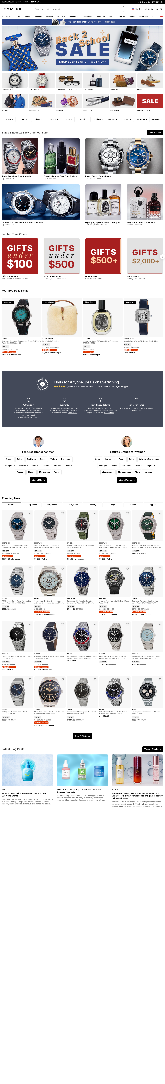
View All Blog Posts (152, 749)
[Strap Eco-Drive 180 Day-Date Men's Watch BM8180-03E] (95, 513)
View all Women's (127, 480)
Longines (97, 119)
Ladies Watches (35, 90)
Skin (3, 790)
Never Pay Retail (136, 405)
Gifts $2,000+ (134, 276)
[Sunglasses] (69, 80)
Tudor (67, 119)
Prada (137, 465)
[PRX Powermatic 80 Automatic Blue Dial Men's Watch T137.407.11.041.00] (30, 568)
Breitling (52, 119)
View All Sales (155, 132)
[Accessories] (42, 101)
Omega (8, 119)
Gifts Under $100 (10, 276)
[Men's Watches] (15, 80)
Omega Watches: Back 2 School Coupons (22, 222)
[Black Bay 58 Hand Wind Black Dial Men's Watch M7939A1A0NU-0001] (62, 679)
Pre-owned (143, 16)
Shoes (132, 16)
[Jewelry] (69, 101)
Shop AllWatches (82, 736)
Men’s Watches (8, 90)
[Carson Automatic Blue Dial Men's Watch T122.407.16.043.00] (62, 624)
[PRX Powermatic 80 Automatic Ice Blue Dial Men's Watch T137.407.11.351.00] (160, 624)
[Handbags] (123, 80)
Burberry (141, 119)
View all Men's (38, 480)
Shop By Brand (7, 16)
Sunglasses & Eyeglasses (66, 90)
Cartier (20, 472)
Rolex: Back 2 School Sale (98, 176)
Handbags (61, 16)
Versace (126, 465)
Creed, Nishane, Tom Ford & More (60, 176)
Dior (137, 472)
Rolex (23, 119)
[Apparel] (15, 101)
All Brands (156, 119)
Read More (72, 413)
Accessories (34, 110)
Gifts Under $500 (52, 276)
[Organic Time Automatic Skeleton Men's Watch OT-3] (127, 568)
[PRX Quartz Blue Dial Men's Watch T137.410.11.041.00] (30, 679)
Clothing (122, 16)
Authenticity (28, 405)
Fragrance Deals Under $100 (141, 222)
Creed (126, 119)
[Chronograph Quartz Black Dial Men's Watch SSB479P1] (160, 679)
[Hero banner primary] (82, 48)
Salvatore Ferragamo (148, 459)
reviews (89, 386)
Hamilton (22, 465)
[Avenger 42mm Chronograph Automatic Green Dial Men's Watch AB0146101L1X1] (160, 513)
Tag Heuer (65, 459)
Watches (38, 16)
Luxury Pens (88, 110)
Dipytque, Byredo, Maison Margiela (103, 222)
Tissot (38, 119)
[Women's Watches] (42, 80)
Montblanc (44, 472)
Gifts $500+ (91, 276)
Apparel (5, 110)
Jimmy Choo (107, 472)
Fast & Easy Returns (100, 405)
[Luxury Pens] (96, 101)
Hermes (147, 472)
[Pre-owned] (123, 101)
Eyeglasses (87, 16)
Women (28, 16)
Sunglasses (73, 16)
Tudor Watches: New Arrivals (16, 176)
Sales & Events (143, 110)
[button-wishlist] (157, 9)
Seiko (34, 465)
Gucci (82, 119)
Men (19, 16)
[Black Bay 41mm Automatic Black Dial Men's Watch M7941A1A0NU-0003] (127, 624)
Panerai (56, 465)
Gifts (153, 16)
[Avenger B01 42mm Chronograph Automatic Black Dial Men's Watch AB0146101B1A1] (62, 513)
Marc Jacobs (124, 472)
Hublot (31, 472)
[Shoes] (150, 80)
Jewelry (49, 16)
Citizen (45, 465)
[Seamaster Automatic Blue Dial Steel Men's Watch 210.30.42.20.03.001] (160, 568)
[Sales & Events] (150, 101)
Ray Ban (111, 119)
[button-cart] (161, 9)
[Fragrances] (96, 80)
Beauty (111, 16)
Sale (161, 16)
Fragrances (100, 16)
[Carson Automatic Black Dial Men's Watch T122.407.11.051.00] (30, 624)
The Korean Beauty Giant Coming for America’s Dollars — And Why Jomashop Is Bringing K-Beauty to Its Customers (137, 795)
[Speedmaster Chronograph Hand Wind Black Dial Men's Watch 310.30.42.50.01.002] (95, 679)
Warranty (64, 405)
